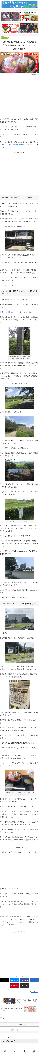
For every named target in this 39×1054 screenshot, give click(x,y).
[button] (24, 985)
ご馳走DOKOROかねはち (16, 145)
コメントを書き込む (19, 1024)
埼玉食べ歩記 (5, 37)
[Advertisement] (19, 96)
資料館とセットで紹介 (15, 312)
